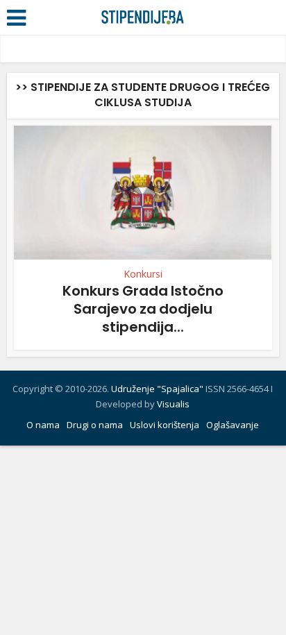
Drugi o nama (95, 424)
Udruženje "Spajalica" (157, 388)
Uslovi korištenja (164, 424)
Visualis (173, 404)
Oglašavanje (232, 424)
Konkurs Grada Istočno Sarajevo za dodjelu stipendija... (143, 309)
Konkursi (143, 274)
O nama (43, 424)
